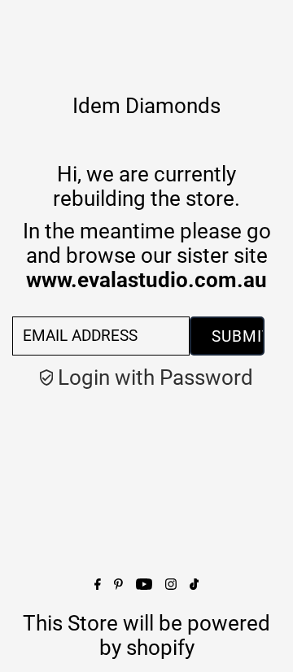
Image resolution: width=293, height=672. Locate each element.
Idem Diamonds (146, 106)
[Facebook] (97, 582)
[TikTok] (194, 582)
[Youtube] (144, 582)
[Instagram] (171, 582)
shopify (160, 647)
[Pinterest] (118, 582)
